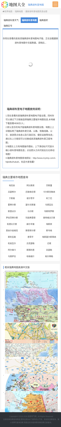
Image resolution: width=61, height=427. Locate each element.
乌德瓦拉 (49, 205)
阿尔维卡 (12, 250)
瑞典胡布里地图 (36, 5)
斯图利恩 (30, 250)
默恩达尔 (12, 211)
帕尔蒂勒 (49, 256)
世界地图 (8, 11)
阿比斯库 (30, 185)
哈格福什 (30, 256)
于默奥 (12, 198)
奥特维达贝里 (49, 217)
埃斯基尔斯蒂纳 (49, 237)
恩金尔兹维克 (12, 230)
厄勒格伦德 (30, 192)
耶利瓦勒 (12, 237)
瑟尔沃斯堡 (30, 205)
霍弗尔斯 (12, 205)
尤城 (49, 243)
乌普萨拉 (12, 256)
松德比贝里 (12, 224)
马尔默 (30, 211)
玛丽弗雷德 (30, 217)
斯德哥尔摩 (30, 230)
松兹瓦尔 (12, 243)
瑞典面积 (43, 20)
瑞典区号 (8, 26)
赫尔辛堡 (30, 224)
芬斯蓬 (49, 185)
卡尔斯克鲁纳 (49, 192)
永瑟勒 (49, 250)
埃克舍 (12, 185)
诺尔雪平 (30, 198)
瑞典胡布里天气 (11, 20)
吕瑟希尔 (12, 192)
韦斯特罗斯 (49, 211)
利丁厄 (49, 198)
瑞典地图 (19, 11)
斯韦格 (49, 230)
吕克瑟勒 (30, 243)
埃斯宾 (49, 224)
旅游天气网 (32, 416)
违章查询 (52, 419)
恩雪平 (30, 237)
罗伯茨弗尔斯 (12, 217)
